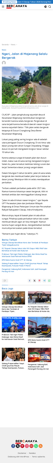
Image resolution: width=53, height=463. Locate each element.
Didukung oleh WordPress (18, 457)
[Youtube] (31, 446)
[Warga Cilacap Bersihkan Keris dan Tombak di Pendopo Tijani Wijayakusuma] (13, 297)
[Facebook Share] (29, 280)
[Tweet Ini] (34, 280)
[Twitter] (18, 446)
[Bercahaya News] (16, 6)
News (4, 50)
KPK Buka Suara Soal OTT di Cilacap (17, 260)
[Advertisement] (26, 25)
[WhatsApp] (36, 446)
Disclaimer (22, 453)
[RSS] (41, 446)
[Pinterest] (22, 446)
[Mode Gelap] (45, 7)
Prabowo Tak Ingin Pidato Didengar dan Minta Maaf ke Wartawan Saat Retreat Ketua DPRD (24, 255)
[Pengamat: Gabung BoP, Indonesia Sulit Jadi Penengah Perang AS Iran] (39, 355)
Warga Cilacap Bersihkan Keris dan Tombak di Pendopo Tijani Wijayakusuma (25, 244)
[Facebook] (13, 446)
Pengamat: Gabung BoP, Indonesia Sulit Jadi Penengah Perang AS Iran (24, 270)
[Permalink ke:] (4, 62)
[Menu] (3, 6)
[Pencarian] (49, 7)
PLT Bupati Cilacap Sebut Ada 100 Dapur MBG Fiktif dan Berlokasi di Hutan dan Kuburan (24, 249)
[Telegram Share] (44, 280)
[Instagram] (27, 446)
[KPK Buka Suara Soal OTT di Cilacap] (39, 327)
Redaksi (32, 453)
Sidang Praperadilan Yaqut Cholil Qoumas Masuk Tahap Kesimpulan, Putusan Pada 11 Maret (25, 264)
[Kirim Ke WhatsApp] (49, 280)
